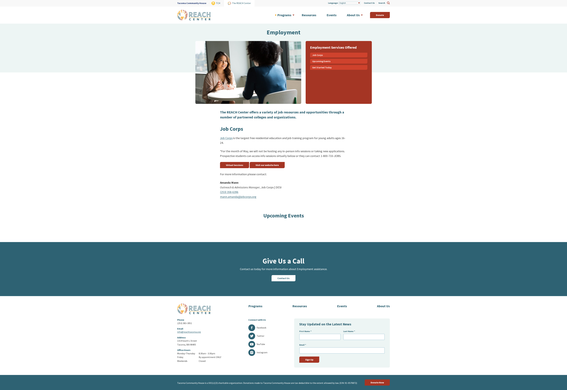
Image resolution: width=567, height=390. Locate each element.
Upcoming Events (321, 61)
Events (342, 306)
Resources (299, 306)
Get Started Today (322, 67)
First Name (305, 331)
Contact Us (369, 3)
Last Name (349, 331)
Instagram (262, 352)
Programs (255, 306)
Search (381, 3)
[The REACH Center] (193, 15)
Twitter (260, 335)
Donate (380, 15)
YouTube (261, 344)
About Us (383, 306)
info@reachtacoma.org (189, 331)
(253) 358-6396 (229, 192)
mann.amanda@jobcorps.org (238, 197)
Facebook (261, 327)
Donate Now (377, 382)
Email (302, 345)
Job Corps (317, 55)
